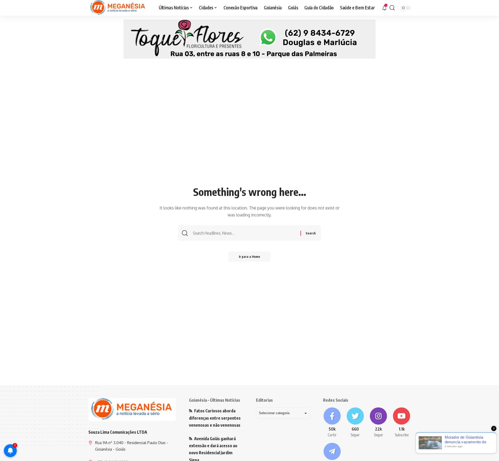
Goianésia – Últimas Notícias (214, 400)
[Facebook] (332, 422)
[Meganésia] (118, 8)
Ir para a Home (249, 257)
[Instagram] (378, 422)
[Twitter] (355, 422)
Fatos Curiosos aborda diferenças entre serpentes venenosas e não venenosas (215, 417)
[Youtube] (401, 422)
